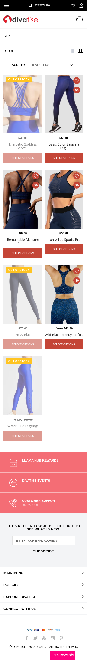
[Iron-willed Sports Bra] (64, 199)
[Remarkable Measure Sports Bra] (22, 199)
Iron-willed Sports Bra (64, 239)
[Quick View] (76, 90)
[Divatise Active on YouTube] (44, 638)
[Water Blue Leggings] (22, 385)
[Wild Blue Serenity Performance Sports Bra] (64, 294)
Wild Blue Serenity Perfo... (64, 334)
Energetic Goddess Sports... (23, 146)
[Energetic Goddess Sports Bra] (22, 104)
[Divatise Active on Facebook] (27, 638)
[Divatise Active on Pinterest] (61, 638)
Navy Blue (23, 334)
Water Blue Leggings (23, 426)
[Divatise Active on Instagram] (52, 638)
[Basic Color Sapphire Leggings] (64, 104)
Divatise (42, 647)
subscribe (43, 551)
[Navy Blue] (22, 294)
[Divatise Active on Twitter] (35, 638)
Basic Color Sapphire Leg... (64, 146)
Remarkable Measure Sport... (23, 241)
